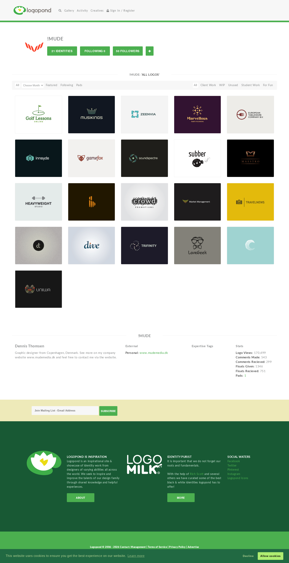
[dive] (91, 245)
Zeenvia (128, 124)
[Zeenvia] (144, 114)
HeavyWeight (29, 211)
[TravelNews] (250, 201)
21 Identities (62, 51)
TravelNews (236, 211)
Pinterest (233, 469)
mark (73, 211)
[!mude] (34, 46)
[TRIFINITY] (144, 245)
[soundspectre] (144, 158)
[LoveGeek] (197, 245)
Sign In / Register (122, 10)
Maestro (234, 168)
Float (54, 124)
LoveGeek (186, 255)
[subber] (197, 158)
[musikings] (91, 114)
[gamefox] (91, 158)
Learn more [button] (136, 555)
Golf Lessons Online (29, 123)
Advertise (193, 547)
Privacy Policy (177, 547)
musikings (80, 124)
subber (184, 168)
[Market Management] (197, 201)
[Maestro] (250, 158)
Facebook (233, 461)
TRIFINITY (133, 255)
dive (73, 255)
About (80, 498)
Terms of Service (158, 547)
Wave (232, 255)
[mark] (91, 201)
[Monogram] (38, 245)
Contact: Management (133, 547)
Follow (150, 51)
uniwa (25, 299)
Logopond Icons (237, 478)
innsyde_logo (25, 168)
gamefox (76, 168)
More (181, 498)
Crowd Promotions (135, 211)
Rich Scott (197, 474)
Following (67, 85)
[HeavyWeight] (38, 201)
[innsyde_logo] (38, 158)
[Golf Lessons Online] (38, 114)
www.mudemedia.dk (154, 352)
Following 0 (95, 51)
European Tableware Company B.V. (242, 123)
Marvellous (187, 124)
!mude (25, 129)
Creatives (97, 10)
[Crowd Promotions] (144, 201)
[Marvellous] (197, 114)
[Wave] (250, 245)
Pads (79, 85)
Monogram (24, 255)
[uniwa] (38, 289)
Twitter (232, 465)
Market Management (189, 211)
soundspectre (135, 168)
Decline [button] (248, 555)
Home (35, 10)
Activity (82, 10)
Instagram (233, 474)
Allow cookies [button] (270, 555)
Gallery (69, 10)
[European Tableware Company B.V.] (250, 114)
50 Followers (128, 51)
